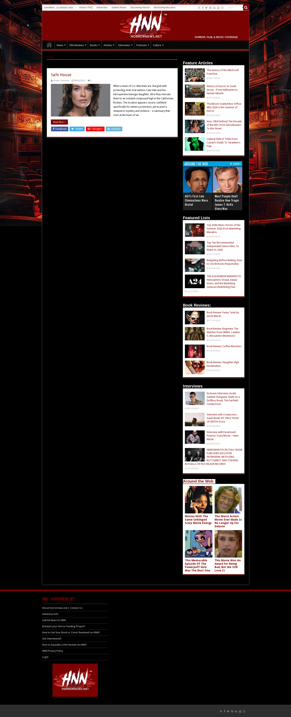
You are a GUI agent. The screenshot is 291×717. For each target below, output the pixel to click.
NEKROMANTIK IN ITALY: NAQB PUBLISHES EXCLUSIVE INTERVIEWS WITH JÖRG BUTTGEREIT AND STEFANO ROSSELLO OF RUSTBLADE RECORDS (213, 456)
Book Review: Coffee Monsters (224, 346)
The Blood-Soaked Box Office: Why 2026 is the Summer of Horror (224, 107)
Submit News (118, 7)
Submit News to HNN (54, 620)
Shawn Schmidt (61, 80)
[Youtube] (218, 7)
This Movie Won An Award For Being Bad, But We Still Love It (228, 565)
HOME (49, 45)
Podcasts (141, 45)
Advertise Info (50, 614)
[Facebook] (203, 7)
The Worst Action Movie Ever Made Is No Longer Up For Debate (228, 521)
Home (50, 57)
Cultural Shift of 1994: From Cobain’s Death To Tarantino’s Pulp (223, 142)
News (60, 45)
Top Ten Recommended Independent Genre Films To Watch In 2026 (223, 246)
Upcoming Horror (140, 7)
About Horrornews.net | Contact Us (62, 607)
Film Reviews (76, 45)
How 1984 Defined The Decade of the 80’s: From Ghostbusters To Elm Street (224, 125)
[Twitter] (206, 7)
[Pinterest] (210, 7)
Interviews (124, 45)
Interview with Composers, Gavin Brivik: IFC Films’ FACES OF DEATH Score (223, 418)
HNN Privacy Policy (52, 650)
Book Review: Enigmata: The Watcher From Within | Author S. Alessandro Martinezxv (223, 332)
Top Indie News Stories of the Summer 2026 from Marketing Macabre (224, 229)
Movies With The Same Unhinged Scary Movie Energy (198, 520)
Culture (157, 45)
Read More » (59, 122)
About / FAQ (85, 7)
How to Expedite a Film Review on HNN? (64, 644)
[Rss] (199, 7)
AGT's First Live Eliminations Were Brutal (196, 200)
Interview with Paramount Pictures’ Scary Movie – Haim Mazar (223, 436)
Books (93, 45)
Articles (108, 45)
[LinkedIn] (214, 7)
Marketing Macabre (165, 7)
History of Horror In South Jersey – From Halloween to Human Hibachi (222, 90)
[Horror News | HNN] (145, 25)
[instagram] (222, 7)
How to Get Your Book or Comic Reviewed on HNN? (71, 632)
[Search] (246, 7)
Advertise (101, 7)
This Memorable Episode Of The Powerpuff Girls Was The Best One (197, 565)
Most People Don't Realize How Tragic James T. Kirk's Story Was (227, 202)
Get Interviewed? (52, 638)
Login (45, 656)
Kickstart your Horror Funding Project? (63, 626)
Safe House (61, 74)
